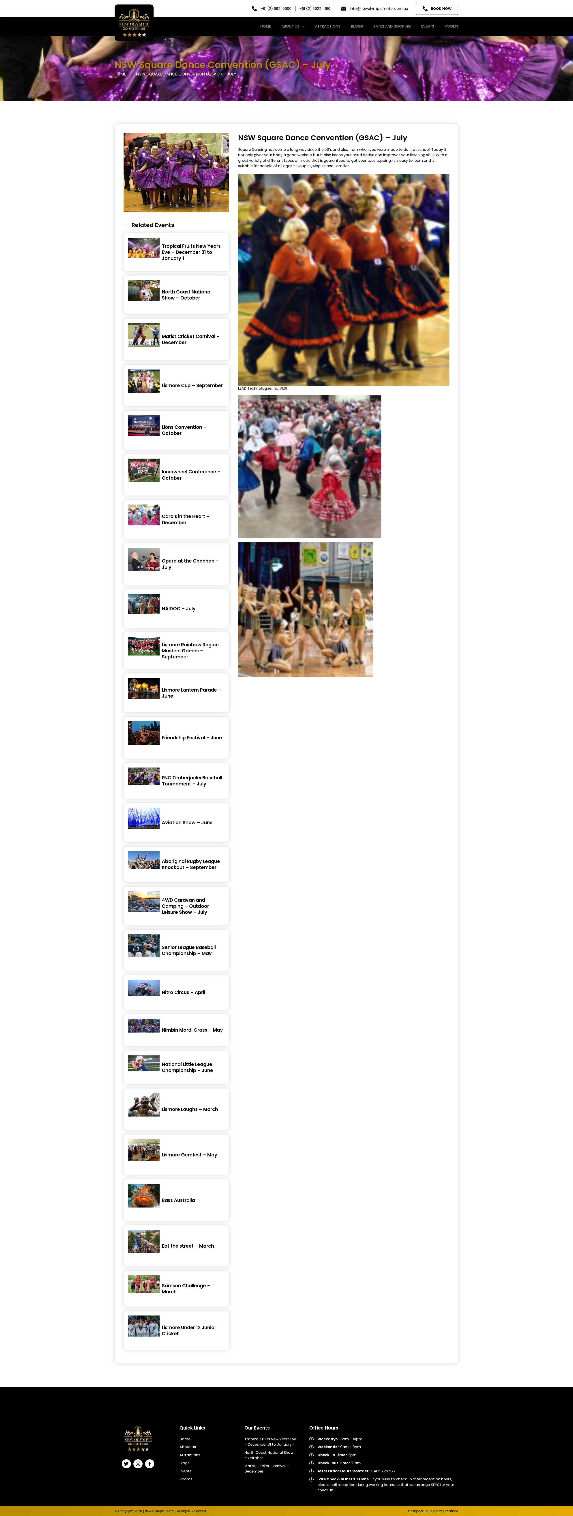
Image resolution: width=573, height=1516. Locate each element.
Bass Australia (178, 1200)
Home (265, 26)
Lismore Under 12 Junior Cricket (189, 1330)
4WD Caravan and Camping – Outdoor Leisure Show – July (185, 906)
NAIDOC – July (179, 609)
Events (427, 26)
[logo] (134, 22)
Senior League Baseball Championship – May (189, 950)
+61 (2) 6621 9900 (276, 8)
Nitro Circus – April (183, 992)
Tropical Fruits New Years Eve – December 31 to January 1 (191, 252)
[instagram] (138, 1464)
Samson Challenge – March (186, 1289)
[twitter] (126, 1464)
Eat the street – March (188, 1246)
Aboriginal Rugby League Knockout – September (191, 864)
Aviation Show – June (187, 822)
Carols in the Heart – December (186, 519)
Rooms (451, 26)
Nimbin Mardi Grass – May (192, 1030)
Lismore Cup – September (192, 385)
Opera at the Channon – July (190, 564)
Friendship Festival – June (192, 738)
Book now (441, 8)
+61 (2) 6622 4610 (314, 8)
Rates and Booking (392, 26)
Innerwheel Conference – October (191, 475)
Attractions (327, 26)
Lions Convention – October (184, 430)
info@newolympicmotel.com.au (379, 8)
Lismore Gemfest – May (189, 1155)
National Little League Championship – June (187, 1067)
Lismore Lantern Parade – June (191, 693)
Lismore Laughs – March (190, 1109)
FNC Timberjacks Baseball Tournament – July (192, 781)
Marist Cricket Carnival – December (191, 339)
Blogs (357, 26)
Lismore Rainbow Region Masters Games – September (190, 651)
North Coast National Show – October (187, 295)
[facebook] (149, 1464)
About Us (290, 26)
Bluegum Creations (443, 1511)
